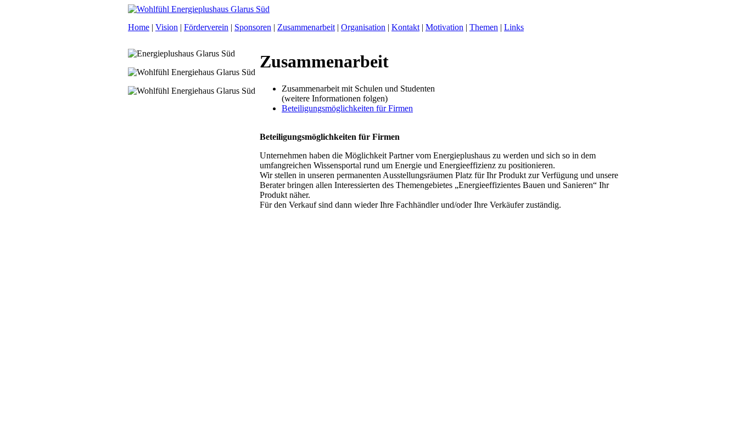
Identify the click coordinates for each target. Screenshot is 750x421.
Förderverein (206, 27)
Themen (483, 27)
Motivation (444, 27)
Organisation (363, 27)
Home (138, 27)
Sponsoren (252, 27)
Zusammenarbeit (306, 27)
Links (514, 27)
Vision (166, 27)
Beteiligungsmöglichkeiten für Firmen (347, 108)
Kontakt (405, 27)
